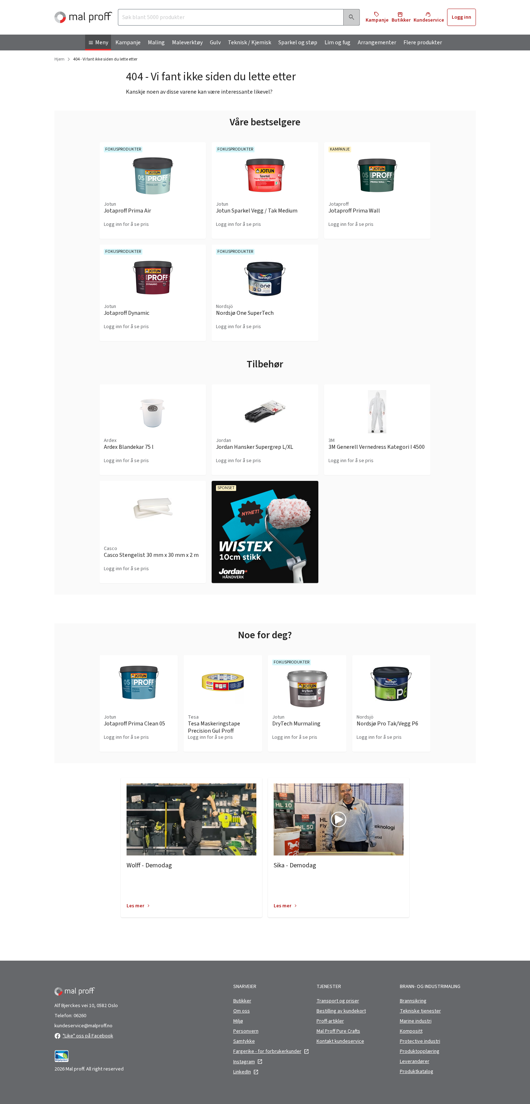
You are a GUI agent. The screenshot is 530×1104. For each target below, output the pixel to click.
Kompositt (411, 1031)
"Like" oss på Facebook (88, 1036)
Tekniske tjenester (420, 1011)
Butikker (242, 1001)
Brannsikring (413, 1001)
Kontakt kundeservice (340, 1041)
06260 (80, 1015)
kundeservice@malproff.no (83, 1025)
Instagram (244, 1061)
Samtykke (244, 1041)
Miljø (238, 1021)
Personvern (246, 1031)
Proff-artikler (330, 1021)
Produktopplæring (420, 1051)
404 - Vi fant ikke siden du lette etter (105, 59)
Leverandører (414, 1061)
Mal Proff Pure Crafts (338, 1031)
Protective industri (420, 1041)
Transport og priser (338, 1001)
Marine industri (416, 1021)
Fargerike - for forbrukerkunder (267, 1051)
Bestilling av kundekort (341, 1011)
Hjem (59, 59)
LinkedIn (242, 1072)
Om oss (241, 1011)
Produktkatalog (416, 1071)
